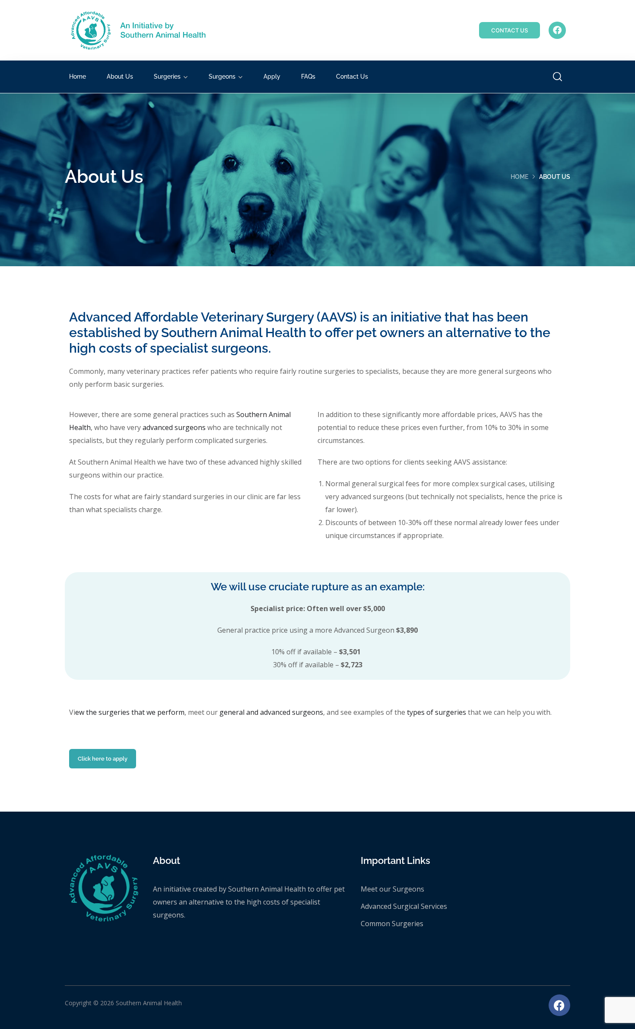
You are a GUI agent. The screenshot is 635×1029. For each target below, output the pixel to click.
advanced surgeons (174, 427)
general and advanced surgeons (271, 712)
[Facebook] (557, 30)
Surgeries (167, 76)
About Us (120, 76)
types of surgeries (436, 712)
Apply (272, 76)
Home (77, 76)
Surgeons (222, 76)
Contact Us (352, 76)
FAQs (308, 76)
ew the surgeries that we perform (129, 712)
